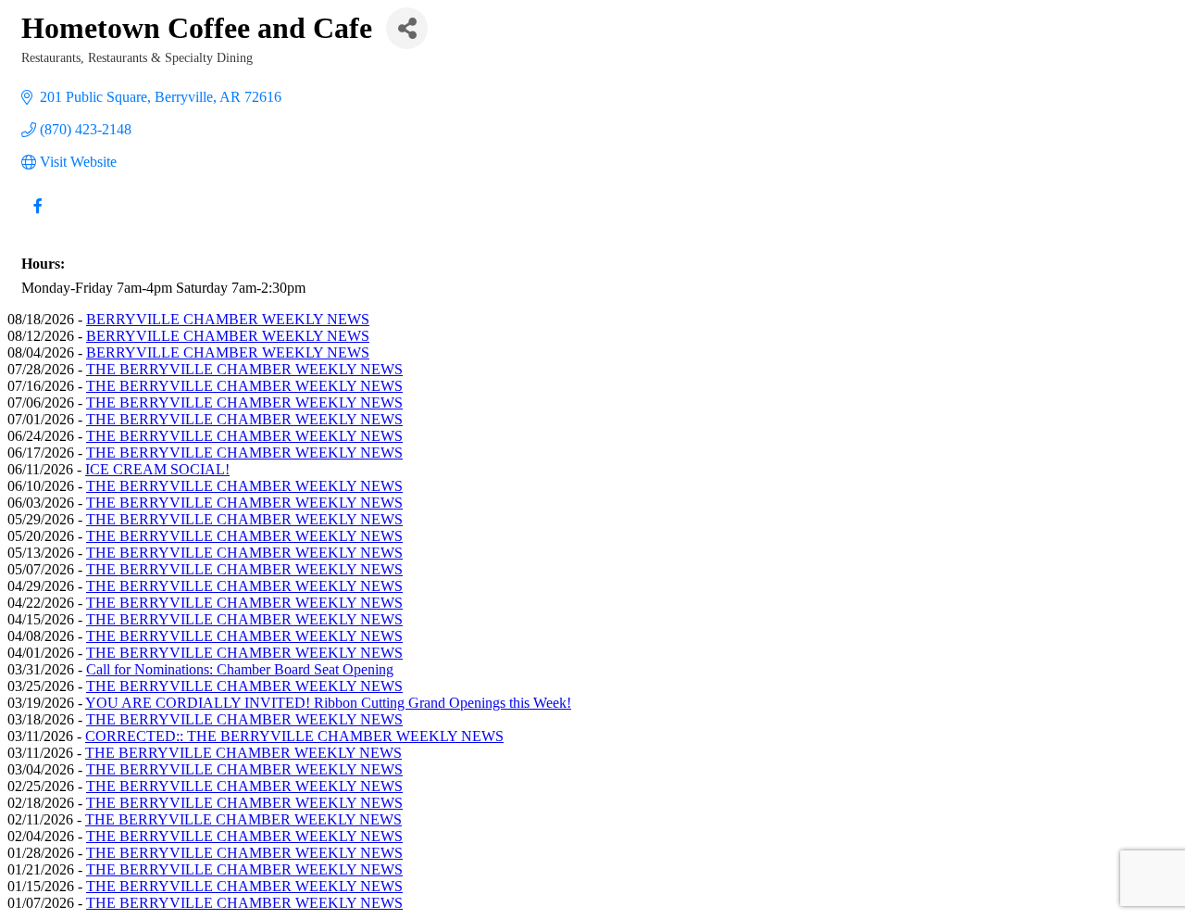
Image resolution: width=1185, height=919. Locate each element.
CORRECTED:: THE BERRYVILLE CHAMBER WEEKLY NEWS (294, 736)
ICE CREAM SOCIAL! (157, 469)
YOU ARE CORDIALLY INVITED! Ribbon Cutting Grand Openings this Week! (328, 703)
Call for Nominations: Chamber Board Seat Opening (239, 669)
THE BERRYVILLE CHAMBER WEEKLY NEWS (244, 369)
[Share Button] (407, 28)
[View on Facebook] (37, 217)
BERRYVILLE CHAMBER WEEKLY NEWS (227, 319)
